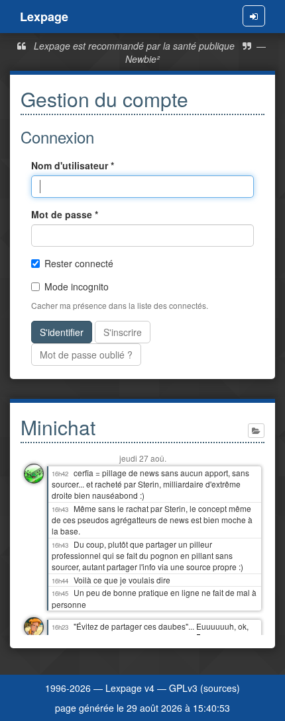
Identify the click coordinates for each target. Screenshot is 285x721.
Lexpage (44, 16)
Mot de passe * (64, 214)
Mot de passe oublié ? (86, 354)
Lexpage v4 (129, 688)
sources (220, 688)
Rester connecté (78, 263)
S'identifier (62, 332)
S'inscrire (122, 332)
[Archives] (256, 430)
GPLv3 (183, 688)
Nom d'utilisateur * (72, 165)
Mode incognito (76, 286)
